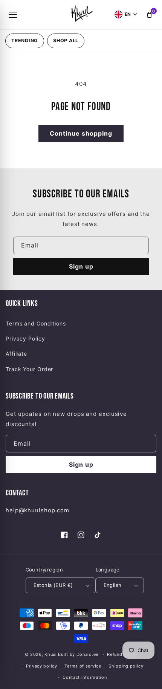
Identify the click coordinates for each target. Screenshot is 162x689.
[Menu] (12, 14)
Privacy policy (41, 666)
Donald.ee (87, 654)
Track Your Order (29, 369)
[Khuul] (81, 13)
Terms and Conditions (36, 323)
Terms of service (82, 666)
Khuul (50, 654)
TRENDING (24, 40)
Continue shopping (81, 133)
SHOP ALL (65, 40)
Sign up (81, 266)
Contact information (85, 677)
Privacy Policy (25, 338)
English (113, 585)
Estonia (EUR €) (53, 585)
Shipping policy (126, 666)
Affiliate (16, 353)
